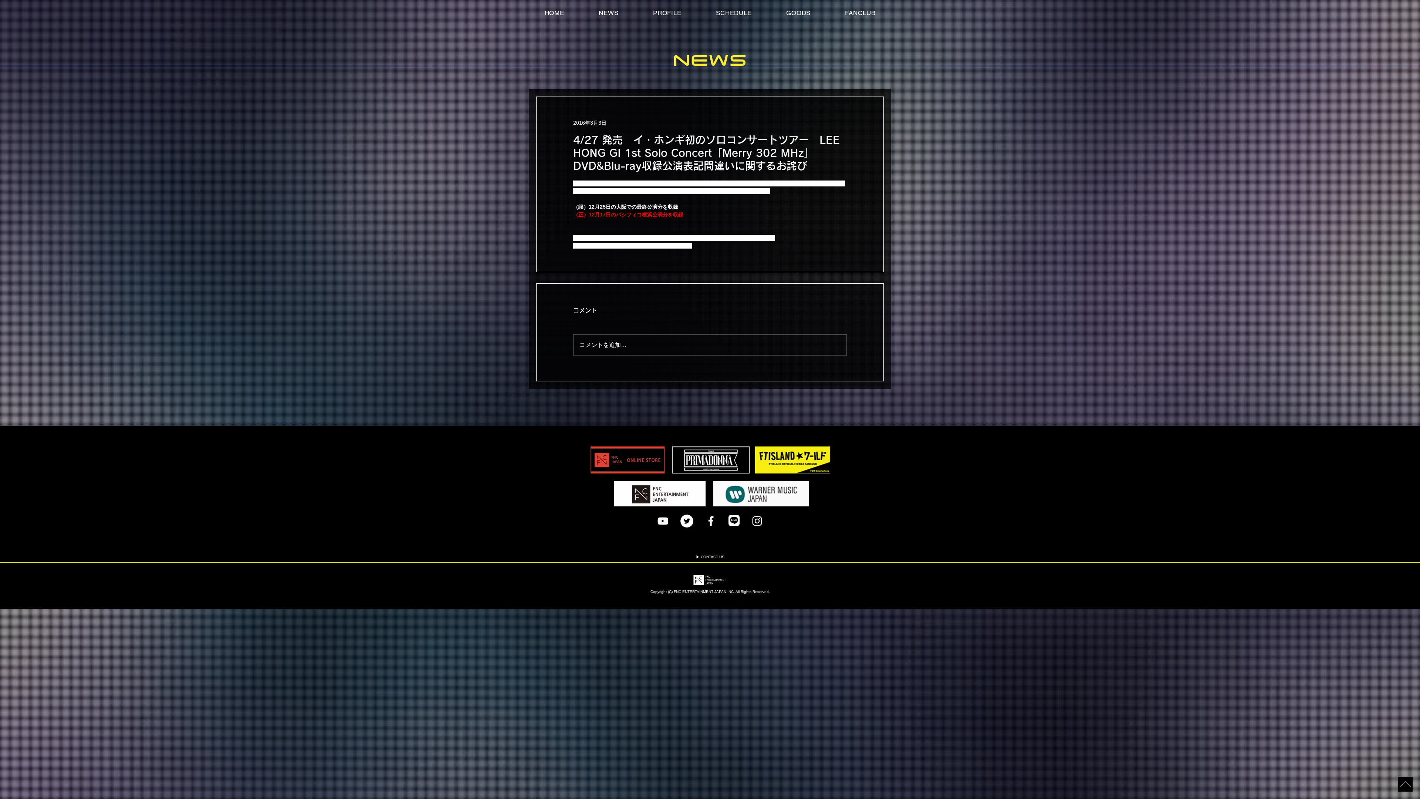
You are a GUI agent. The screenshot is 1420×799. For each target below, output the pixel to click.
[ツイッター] (686, 521)
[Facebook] (710, 521)
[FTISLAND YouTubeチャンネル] (662, 521)
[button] (860, 13)
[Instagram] (757, 521)
